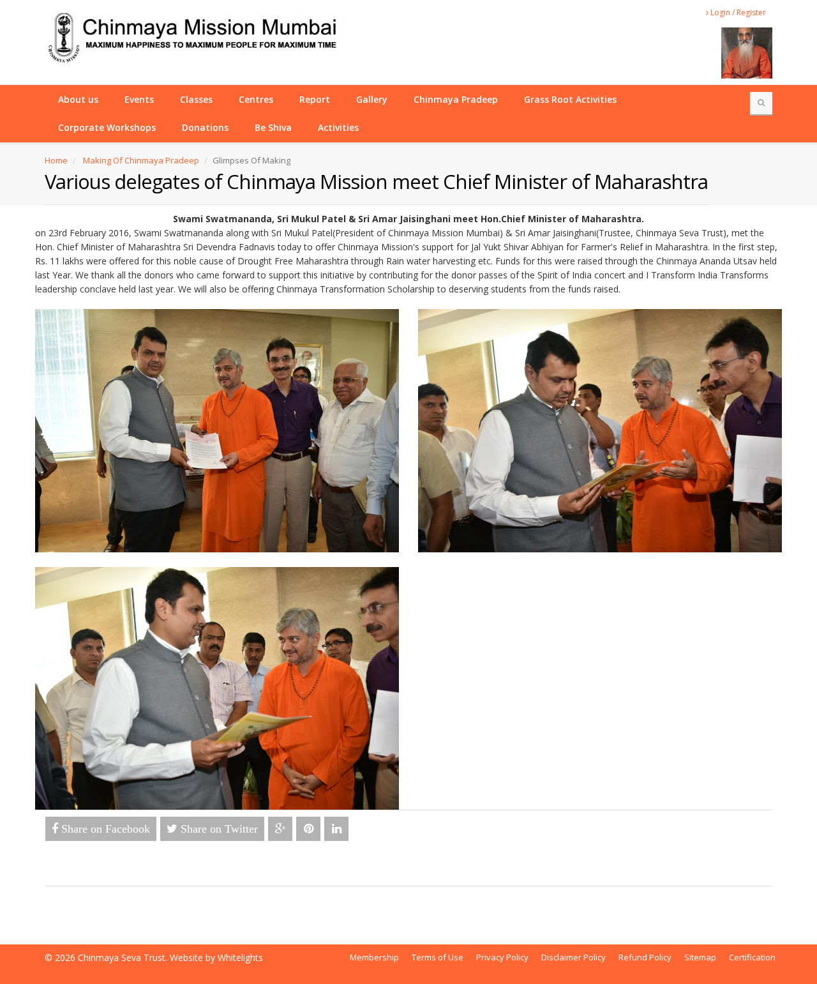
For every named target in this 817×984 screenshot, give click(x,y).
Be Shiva (273, 127)
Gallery (371, 99)
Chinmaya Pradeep (456, 99)
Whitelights (240, 957)
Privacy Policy (502, 957)
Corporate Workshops (107, 127)
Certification (752, 957)
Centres (256, 99)
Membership (374, 957)
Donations (205, 127)
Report (314, 99)
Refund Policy (644, 957)
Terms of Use (437, 957)
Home (56, 160)
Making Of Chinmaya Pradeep (141, 160)
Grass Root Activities (570, 99)
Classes (196, 99)
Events (139, 99)
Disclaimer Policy (573, 957)
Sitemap (700, 957)
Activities (338, 127)
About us (78, 99)
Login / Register (737, 12)
